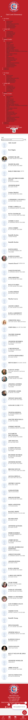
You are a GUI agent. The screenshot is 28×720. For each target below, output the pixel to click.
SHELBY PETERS (14, 497)
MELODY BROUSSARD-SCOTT (16, 179)
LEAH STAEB (12, 582)
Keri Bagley (12, 150)
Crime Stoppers (9, 45)
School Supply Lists (11, 60)
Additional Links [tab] (14, 128)
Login (9, 707)
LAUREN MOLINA (14, 448)
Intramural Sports (10, 57)
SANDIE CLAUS (13, 221)
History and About (10, 25)
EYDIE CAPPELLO (14, 206)
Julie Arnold (12, 143)
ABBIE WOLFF (13, 667)
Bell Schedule (9, 42)
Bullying (8, 43)
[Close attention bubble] (26, 703)
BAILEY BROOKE (14, 171)
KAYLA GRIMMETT (15, 313)
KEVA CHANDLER (14, 214)
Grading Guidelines (10, 47)
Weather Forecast (10, 66)
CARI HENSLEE (13, 348)
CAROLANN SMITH (15, 575)
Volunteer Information (11, 65)
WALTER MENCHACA (15, 419)
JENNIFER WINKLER (15, 660)
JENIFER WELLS (14, 632)
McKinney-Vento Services (12, 49)
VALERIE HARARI (14, 334)
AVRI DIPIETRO (13, 277)
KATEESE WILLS (14, 639)
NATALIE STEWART (15, 589)
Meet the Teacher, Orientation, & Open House (16, 51)
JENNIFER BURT (14, 185)
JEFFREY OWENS (14, 483)
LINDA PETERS (13, 490)
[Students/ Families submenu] (4, 95)
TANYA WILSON (13, 646)
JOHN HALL (12, 327)
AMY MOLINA (13, 441)
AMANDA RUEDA (14, 561)
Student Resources (10, 64)
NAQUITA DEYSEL (14, 270)
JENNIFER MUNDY (14, 462)
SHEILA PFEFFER (14, 504)
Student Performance (11, 26)
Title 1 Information (10, 27)
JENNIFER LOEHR (14, 391)
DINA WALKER (13, 625)
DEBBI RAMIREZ (14, 533)
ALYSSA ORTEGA (14, 476)
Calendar (9, 718)
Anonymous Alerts (23, 718)
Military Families (10, 48)
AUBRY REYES (13, 540)
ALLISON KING (13, 377)
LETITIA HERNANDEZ (15, 355)
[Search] (25, 140)
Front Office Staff (10, 34)
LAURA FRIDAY (13, 292)
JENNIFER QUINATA (15, 526)
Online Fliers (9, 55)
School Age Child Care (11, 58)
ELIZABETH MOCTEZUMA (13, 434)
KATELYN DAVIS (14, 256)
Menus (8, 52)
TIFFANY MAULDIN (15, 398)
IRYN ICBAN (12, 362)
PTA (7, 56)
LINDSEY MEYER (14, 426)
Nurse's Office (9, 35)
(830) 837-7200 (15, 699)
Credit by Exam (10, 44)
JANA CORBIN (13, 228)
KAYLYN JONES (13, 370)
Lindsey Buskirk (13, 192)
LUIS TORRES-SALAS (15, 604)
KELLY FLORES (13, 284)
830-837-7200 (13, 585)
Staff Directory (9, 36)
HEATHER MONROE (15, 455)
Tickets (15, 718)
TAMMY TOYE (13, 611)
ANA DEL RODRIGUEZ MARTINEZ (16, 548)
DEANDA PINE (13, 518)
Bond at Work (9, 21)
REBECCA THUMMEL (15, 597)
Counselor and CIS (10, 33)
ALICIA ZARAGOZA (15, 675)
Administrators (9, 31)
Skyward (8, 61)
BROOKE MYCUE (14, 469)
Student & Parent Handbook (12, 62)
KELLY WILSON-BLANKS (17, 653)
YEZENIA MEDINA (14, 412)
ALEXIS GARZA (13, 306)
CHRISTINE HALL (14, 320)
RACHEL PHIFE (13, 511)
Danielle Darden (13, 235)
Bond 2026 (9, 22)
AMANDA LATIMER (15, 384)
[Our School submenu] (4, 20)
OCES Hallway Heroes (11, 53)
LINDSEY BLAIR (13, 157)
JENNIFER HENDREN (15, 341)
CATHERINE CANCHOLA (16, 199)
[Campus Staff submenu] (4, 30)
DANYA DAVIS (13, 249)
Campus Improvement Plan (12, 23)
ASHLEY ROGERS (14, 554)
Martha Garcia (13, 299)
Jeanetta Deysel (13, 263)
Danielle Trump (13, 618)
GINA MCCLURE (14, 405)
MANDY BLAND (13, 164)
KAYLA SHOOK (13, 568)
